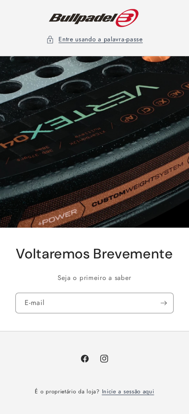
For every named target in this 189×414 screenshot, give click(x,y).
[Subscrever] (163, 303)
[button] (94, 39)
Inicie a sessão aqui (128, 391)
